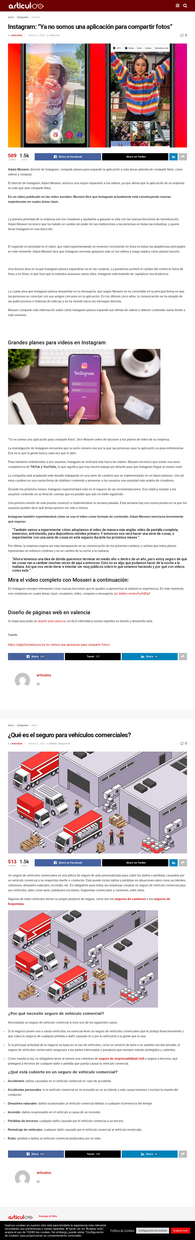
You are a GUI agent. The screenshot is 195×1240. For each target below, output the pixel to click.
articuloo (16, 35)
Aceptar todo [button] (180, 1230)
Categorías (22, 17)
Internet (35, 17)
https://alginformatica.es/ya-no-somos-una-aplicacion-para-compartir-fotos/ (59, 645)
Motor (34, 725)
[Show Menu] (177, 5)
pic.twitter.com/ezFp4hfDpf (132, 593)
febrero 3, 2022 (36, 35)
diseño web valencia (52, 621)
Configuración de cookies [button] (152, 1230)
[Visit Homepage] (26, 6)
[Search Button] (185, 5)
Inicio (11, 17)
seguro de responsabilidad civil (121, 1058)
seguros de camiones (130, 899)
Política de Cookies (122, 1230)
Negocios (64, 743)
